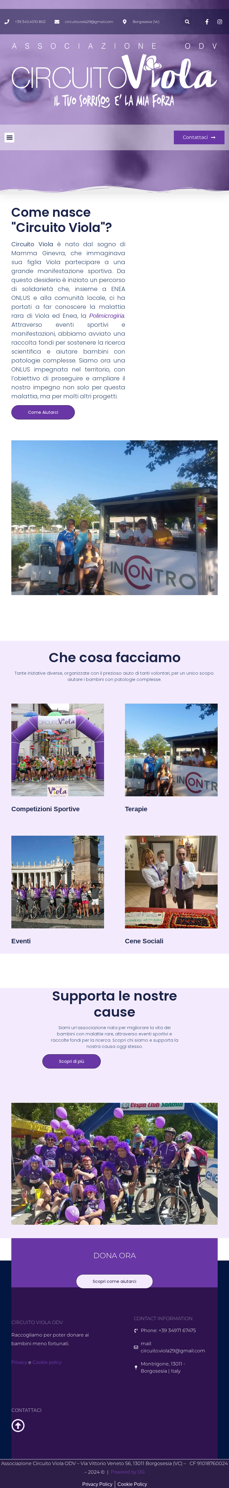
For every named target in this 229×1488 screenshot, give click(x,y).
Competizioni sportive (45, 809)
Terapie (136, 809)
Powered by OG (128, 1472)
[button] (187, 21)
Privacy (19, 1362)
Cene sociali (144, 941)
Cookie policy (47, 1362)
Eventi (21, 941)
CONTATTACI (26, 1410)
